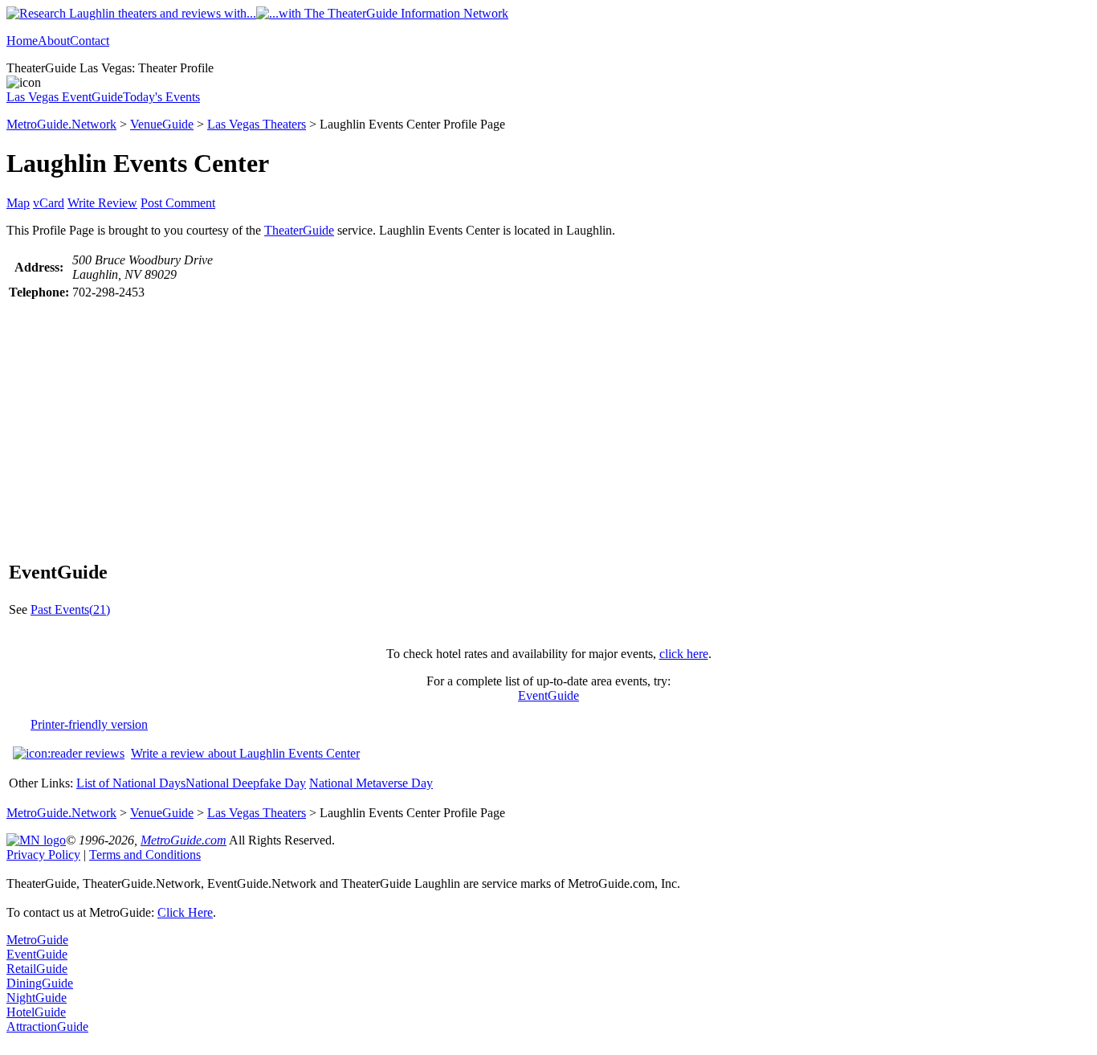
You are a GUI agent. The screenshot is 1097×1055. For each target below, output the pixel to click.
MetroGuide (37, 940)
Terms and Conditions (145, 854)
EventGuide (548, 695)
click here (683, 653)
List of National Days (131, 783)
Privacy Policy (43, 854)
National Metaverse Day (371, 783)
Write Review (102, 203)
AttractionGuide (47, 1026)
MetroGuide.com (183, 840)
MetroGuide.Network (61, 124)
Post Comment (178, 203)
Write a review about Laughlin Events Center (245, 753)
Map (18, 203)
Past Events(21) (70, 609)
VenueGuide (162, 124)
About (54, 40)
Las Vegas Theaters (256, 124)
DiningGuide (39, 983)
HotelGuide (36, 1012)
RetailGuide (36, 968)
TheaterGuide (299, 230)
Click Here (185, 912)
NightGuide (36, 997)
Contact (89, 40)
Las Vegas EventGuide (64, 97)
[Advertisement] (548, 422)
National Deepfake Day (246, 783)
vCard (48, 203)
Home (22, 40)
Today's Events (161, 97)
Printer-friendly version (89, 724)
